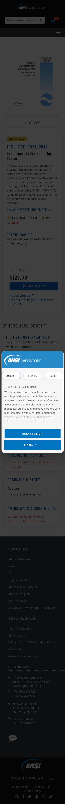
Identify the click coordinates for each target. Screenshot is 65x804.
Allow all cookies (32, 434)
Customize (30, 445)
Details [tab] (32, 375)
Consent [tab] (11, 375)
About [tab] (54, 375)
